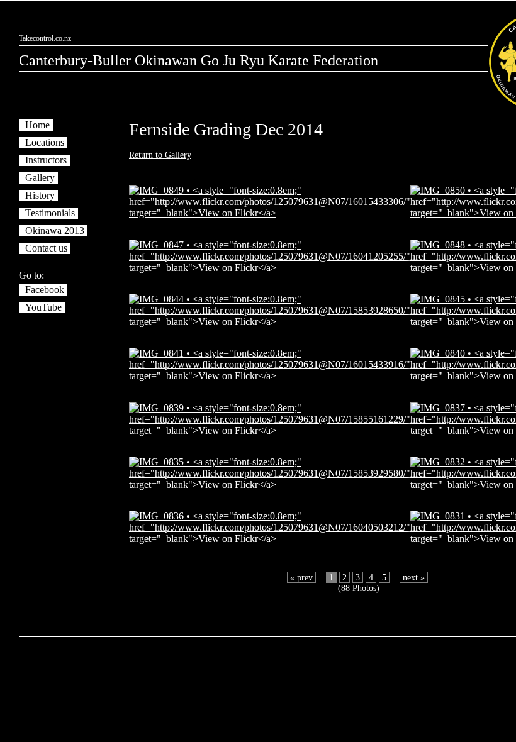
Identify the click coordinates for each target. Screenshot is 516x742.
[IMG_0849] (269, 213)
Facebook (44, 289)
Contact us (46, 248)
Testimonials (50, 213)
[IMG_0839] (269, 430)
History (40, 195)
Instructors (46, 160)
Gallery (40, 177)
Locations (44, 142)
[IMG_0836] (269, 538)
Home (37, 124)
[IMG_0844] (269, 321)
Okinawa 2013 (54, 230)
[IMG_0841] (269, 375)
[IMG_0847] (269, 267)
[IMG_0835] (269, 484)
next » (413, 577)
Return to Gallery (160, 155)
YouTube (43, 307)
